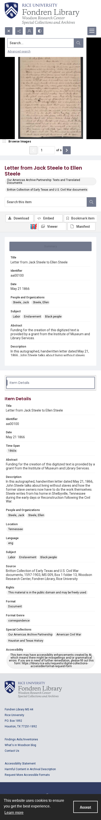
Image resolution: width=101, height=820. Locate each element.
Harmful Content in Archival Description (30, 769)
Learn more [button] (13, 813)
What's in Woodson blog (20, 745)
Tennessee (15, 529)
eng (10, 543)
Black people (53, 316)
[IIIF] (33, 226)
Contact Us (12, 750)
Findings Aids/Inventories (21, 739)
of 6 (59, 150)
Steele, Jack (21, 302)
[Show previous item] (33, 150)
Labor (16, 316)
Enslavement (32, 316)
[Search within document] (91, 202)
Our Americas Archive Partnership (30, 634)
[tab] (50, 246)
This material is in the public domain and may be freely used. (47, 592)
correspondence (19, 620)
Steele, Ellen (41, 302)
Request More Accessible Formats (27, 775)
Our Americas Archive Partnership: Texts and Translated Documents (43, 181)
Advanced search (19, 51)
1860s (12, 450)
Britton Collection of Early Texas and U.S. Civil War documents (47, 189)
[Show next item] (67, 150)
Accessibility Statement (20, 763)
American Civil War (68, 634)
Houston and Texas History (25, 640)
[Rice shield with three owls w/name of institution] (42, 13)
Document (15, 606)
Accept (85, 807)
